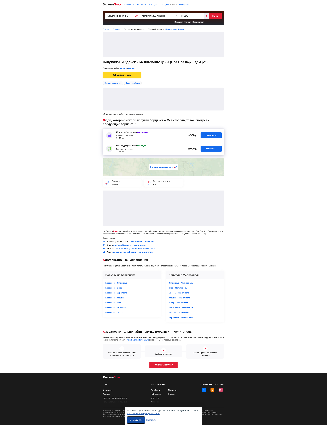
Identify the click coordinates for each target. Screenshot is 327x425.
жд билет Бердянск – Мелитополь (129, 245)
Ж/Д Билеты (142, 4)
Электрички (184, 4)
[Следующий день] (206, 16)
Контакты (106, 394)
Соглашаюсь (136, 420)
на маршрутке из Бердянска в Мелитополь (133, 252)
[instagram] (221, 390)
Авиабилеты (129, 4)
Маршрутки (164, 4)
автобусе (141, 146)
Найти (215, 16)
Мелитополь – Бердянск (175, 29)
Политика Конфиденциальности (143, 413)
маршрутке (142, 132)
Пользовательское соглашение (115, 402)
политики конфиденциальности (114, 416)
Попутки (173, 4)
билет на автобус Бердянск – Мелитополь (135, 248)
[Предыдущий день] (176, 16)
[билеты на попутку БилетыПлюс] (112, 378)
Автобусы (153, 4)
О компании (107, 390)
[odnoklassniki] (212, 390)
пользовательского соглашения (209, 414)
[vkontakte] (204, 390)
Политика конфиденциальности (115, 398)
